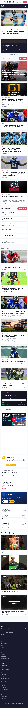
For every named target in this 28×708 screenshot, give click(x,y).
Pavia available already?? (8, 475)
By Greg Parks (4, 269)
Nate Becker (5, 509)
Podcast (3, 652)
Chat (2, 650)
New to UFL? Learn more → (14, 54)
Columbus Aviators (5, 667)
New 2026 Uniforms (6, 482)
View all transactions (6, 527)
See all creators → (23, 533)
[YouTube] (10, 632)
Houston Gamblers (5, 672)
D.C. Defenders (4, 671)
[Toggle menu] (25, 6)
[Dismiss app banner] (2, 2)
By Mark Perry (4, 35)
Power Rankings (4, 643)
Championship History (5, 694)
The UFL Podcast (5, 614)
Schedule (3, 645)
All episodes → (23, 402)
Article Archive (4, 696)
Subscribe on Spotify (6, 404)
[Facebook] (1, 632)
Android (12, 501)
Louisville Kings (4, 674)
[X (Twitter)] (3, 632)
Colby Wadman (5, 523)
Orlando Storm (4, 676)
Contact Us (3, 687)
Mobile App (3, 656)
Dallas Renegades (5, 669)
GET (25, 1)
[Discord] (12, 632)
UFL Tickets (3, 691)
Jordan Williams (5, 518)
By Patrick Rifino (4, 316)
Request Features (5, 658)
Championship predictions (8, 485)
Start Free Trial (10, 464)
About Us (3, 683)
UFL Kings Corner (5, 552)
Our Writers (3, 685)
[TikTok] (8, 632)
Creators (3, 654)
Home (2, 640)
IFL (2, 97)
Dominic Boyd (5, 513)
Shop (2, 692)
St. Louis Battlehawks (5, 678)
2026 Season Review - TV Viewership (10, 479)
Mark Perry (5, 106)
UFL (3, 27)
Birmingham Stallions (5, 665)
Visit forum (4, 488)
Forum (2, 649)
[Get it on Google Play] (3, 634)
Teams (2, 647)
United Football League (18, 704)
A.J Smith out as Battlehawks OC (9, 472)
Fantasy (2, 660)
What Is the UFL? (4, 689)
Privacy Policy (4, 698)
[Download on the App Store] (1, 634)
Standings (3, 641)
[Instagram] (6, 632)
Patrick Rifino (5, 177)
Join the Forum (22, 208)
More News (23, 58)
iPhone (6, 501)
